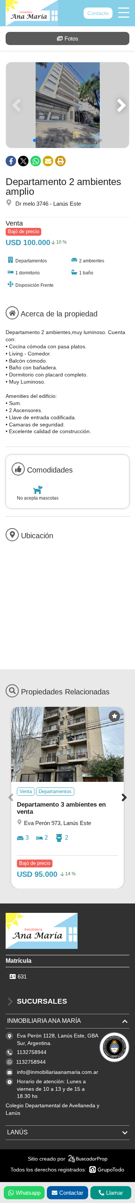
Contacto (98, 13)
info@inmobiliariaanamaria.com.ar (57, 1072)
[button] (120, 105)
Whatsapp (28, 1192)
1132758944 (31, 1062)
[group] (67, 105)
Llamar (114, 1192)
